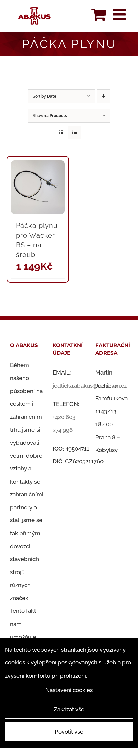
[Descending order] (103, 96)
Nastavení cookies (69, 690)
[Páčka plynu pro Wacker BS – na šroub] (38, 187)
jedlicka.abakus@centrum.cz (90, 385)
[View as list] (74, 132)
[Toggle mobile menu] (120, 14)
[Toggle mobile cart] (98, 14)
